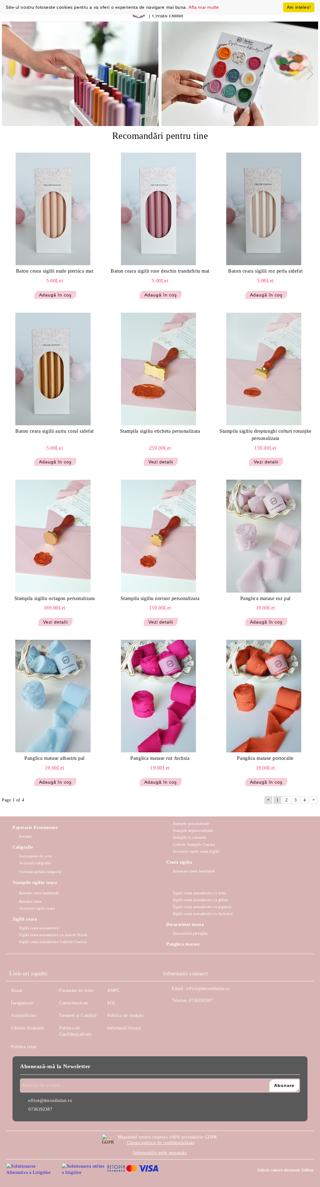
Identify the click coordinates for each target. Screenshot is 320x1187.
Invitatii (25, 836)
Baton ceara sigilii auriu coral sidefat (54, 431)
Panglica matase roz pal (265, 598)
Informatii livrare (124, 1028)
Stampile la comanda (189, 837)
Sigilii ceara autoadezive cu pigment (202, 907)
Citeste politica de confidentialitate (161, 1142)
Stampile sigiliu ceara (34, 882)
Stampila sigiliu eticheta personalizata (160, 431)
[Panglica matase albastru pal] (53, 696)
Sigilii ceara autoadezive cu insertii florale (53, 935)
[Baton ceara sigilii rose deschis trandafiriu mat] (158, 209)
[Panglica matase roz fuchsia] (158, 696)
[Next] (307, 74)
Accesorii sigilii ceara (36, 908)
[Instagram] (185, 1013)
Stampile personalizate (191, 823)
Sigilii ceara (24, 919)
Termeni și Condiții (78, 1015)
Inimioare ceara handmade (194, 871)
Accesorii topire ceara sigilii (196, 851)
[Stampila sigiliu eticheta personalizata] (158, 369)
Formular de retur (76, 990)
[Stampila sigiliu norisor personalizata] (158, 536)
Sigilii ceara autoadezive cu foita (199, 893)
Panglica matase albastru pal (54, 758)
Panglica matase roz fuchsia (159, 758)
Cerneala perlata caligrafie (40, 872)
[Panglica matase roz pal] (264, 536)
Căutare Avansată (27, 1028)
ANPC (113, 990)
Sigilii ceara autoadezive (39, 928)
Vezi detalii (160, 461)
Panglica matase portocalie (265, 758)
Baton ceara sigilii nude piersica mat (54, 271)
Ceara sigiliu (179, 862)
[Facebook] (171, 1013)
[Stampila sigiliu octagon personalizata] (53, 536)
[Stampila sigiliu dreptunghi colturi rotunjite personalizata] (264, 369)
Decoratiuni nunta (185, 924)
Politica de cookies (125, 1015)
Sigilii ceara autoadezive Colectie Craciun (53, 942)
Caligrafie (22, 847)
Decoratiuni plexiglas (190, 933)
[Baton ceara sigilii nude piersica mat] (53, 209)
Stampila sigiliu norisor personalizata (160, 598)
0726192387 (201, 1000)
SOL (111, 1003)
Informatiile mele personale (160, 1152)
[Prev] (12, 74)
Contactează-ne (73, 1003)
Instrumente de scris (35, 856)
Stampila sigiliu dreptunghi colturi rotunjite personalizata (265, 434)
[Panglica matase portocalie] (264, 696)
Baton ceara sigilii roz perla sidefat (265, 271)
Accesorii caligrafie (35, 863)
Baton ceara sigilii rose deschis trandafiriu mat (160, 271)
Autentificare (23, 1015)
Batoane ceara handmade (39, 893)
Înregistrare (22, 1003)
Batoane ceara (30, 901)
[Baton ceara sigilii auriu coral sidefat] (53, 369)
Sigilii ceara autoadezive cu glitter (200, 900)
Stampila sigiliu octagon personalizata (54, 598)
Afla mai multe (203, 7)
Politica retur (24, 1046)
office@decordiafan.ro (208, 988)
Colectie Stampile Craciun (194, 844)
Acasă (16, 990)
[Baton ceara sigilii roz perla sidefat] (264, 209)
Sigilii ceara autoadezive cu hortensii (203, 914)
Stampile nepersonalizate (193, 830)
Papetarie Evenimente (35, 827)
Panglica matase (182, 944)
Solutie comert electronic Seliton (286, 1170)
